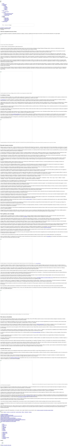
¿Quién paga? (6, 11)
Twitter (3, 435)
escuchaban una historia (16, 114)
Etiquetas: (2, 412)
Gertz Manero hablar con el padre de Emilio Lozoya (45, 277)
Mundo (5, 8)
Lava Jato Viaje (12, 412)
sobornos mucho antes (40, 324)
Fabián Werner (6, 19)
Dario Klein (6, 20)
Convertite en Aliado (7, 27)
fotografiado (49, 236)
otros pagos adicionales (36, 332)
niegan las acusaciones (47, 227)
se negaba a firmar (29, 199)
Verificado (6, 9)
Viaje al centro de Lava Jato (8, 13)
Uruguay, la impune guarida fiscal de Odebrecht (7, 417)
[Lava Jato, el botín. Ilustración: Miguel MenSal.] (0, 411)
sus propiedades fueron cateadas (30, 395)
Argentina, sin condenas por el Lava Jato (6, 415)
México (23, 412)
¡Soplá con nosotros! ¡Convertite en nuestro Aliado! (45, 410)
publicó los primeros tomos (15, 357)
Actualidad (4, 5)
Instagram (3, 436)
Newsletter (2, 27)
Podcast (3, 16)
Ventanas (30, 412)
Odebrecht (26, 412)
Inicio (3, 3)
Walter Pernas (6, 18)
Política (5, 6)
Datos (3, 10)
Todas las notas (6, 15)
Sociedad (5, 7)
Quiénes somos (4, 21)
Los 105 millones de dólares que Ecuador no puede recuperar (10, 420)
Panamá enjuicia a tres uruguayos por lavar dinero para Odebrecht (10, 418)
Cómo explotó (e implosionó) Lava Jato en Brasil (8, 421)
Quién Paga (4, 426)
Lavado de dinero (18, 412)
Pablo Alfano (6, 17)
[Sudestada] (0, 0)
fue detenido (25, 216)
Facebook (3, 434)
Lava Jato (3, 12)
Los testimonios (2, 99)
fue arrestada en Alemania (22, 396)
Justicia (5, 412)
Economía (4, 430)
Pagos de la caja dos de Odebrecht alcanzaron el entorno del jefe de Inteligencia (12, 419)
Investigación (4, 4)
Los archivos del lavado (8, 14)
